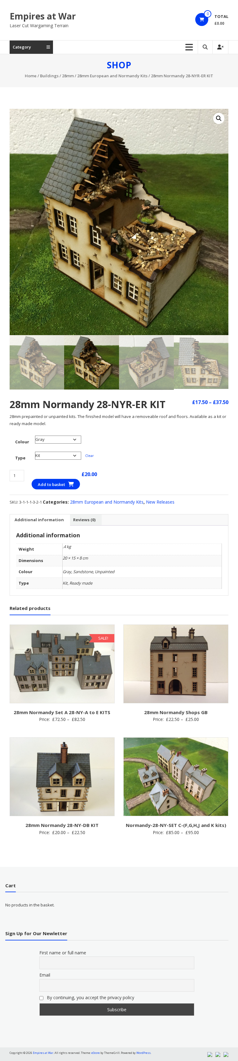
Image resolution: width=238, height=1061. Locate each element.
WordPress (143, 1053)
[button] (218, 118)
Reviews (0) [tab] (84, 519)
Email (44, 975)
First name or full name (62, 953)
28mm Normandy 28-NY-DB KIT (62, 825)
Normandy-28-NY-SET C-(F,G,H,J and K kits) (176, 825)
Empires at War (43, 16)
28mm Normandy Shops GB (176, 712)
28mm (68, 76)
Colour (22, 442)
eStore (95, 1053)
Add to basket (51, 484)
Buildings (49, 76)
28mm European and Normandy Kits (112, 76)
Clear (89, 455)
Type (20, 458)
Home (31, 76)
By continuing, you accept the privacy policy (90, 997)
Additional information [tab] (39, 519)
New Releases (160, 502)
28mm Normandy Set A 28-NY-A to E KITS (62, 712)
